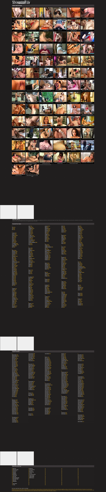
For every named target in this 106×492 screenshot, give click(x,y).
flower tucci (30, 395)
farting (29, 280)
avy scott (13, 396)
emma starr (30, 382)
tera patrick (79, 405)
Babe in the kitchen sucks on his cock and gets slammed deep (73, 30)
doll (29, 257)
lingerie (46, 293)
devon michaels (30, 372)
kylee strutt (46, 404)
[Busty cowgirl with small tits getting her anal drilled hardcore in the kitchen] (32, 157)
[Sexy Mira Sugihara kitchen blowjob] (46, 73)
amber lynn (14, 368)
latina (46, 288)
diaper (29, 251)
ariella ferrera (14, 382)
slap (78, 226)
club (29, 226)
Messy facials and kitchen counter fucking (46, 138)
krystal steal (47, 403)
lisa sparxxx (63, 366)
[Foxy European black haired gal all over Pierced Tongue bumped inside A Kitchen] (87, 145)
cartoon (13, 292)
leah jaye (62, 353)
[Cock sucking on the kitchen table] (60, 145)
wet (78, 300)
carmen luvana (30, 353)
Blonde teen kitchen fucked (60, 78)
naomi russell (63, 397)
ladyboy (46, 286)
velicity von (79, 417)
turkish (79, 280)
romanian (62, 285)
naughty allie (63, 398)
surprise (79, 251)
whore (79, 301)
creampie (29, 235)
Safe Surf (23, 488)
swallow (79, 252)
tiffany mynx (80, 408)
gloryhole (46, 230)
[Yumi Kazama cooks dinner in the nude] (18, 13)
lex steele (62, 357)
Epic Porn (14, 468)
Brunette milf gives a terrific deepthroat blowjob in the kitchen (32, 66)
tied (78, 273)
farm (29, 279)
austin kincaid (14, 390)
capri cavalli (14, 418)
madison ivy (63, 373)
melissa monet (63, 382)
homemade (46, 252)
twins (78, 281)
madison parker (63, 374)
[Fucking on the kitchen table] (18, 157)
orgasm (62, 251)
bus (12, 285)
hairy (45, 244)
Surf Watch (26, 488)
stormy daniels (80, 394)
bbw (12, 257)
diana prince (30, 374)
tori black (79, 409)
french (29, 296)
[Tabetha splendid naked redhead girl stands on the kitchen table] (46, 121)
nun (61, 241)
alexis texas (14, 365)
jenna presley (47, 368)
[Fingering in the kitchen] (87, 73)
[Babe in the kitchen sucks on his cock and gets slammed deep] (73, 25)
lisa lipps (62, 365)
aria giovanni (14, 381)
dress (29, 263)
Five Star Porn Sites (32, 474)
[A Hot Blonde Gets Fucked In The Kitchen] (32, 13)
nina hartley (63, 408)
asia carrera (14, 386)
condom (29, 229)
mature (46, 302)
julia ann (46, 379)
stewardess (79, 244)
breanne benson (14, 405)
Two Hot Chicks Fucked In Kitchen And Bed (18, 90)
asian (13, 241)
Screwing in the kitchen (32, 150)
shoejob (62, 302)
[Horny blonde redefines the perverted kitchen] (46, 49)
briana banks (14, 409)
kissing (46, 279)
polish (62, 266)
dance (29, 248)
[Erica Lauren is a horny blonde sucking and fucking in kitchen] (46, 25)
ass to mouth (14, 244)
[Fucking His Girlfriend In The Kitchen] (60, 49)
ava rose (13, 395)
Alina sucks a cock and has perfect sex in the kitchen (74, 78)
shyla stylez (80, 387)
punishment (63, 278)
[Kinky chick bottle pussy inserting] (32, 97)
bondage (13, 274)
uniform (79, 288)
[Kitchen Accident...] (73, 145)
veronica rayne (80, 418)
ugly (78, 285)
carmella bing (14, 420)
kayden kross (47, 389)
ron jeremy (79, 373)
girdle (46, 227)
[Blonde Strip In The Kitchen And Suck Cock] (32, 73)
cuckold (29, 237)
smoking (79, 230)
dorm (29, 259)
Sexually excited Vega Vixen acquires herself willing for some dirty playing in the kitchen (87, 115)
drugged (29, 264)
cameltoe (13, 288)
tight (78, 274)
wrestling (79, 304)
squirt (79, 242)
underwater (79, 287)
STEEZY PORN (31, 476)
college (29, 227)
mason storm (63, 379)
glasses (46, 229)
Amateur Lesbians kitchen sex (18, 138)
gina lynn (29, 401)
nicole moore (63, 403)
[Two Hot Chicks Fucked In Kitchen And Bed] (18, 85)
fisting (29, 289)
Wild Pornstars (31, 477)
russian (62, 288)
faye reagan (30, 394)
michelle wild (63, 387)
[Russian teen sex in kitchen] (32, 49)
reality (62, 281)
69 (12, 229)
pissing (62, 264)
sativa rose (79, 382)
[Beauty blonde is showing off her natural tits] (73, 61)
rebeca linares (80, 367)
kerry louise (47, 397)
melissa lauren (63, 381)
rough (62, 286)
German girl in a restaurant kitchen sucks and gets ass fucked (74, 18)
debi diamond (30, 368)
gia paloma (30, 398)
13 (49, 164)
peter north (79, 357)
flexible (29, 292)
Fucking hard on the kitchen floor (60, 114)
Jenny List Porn (31, 475)
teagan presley (80, 404)
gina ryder (30, 402)
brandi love (13, 403)
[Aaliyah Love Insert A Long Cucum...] (18, 73)
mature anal (47, 303)
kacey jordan (47, 383)
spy (78, 241)
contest (29, 230)
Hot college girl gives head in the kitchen (18, 150)
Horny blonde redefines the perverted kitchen (46, 54)
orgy (62, 252)
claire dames (30, 357)
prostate (62, 272)
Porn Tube (13, 488)
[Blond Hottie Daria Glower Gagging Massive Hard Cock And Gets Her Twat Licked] (18, 97)
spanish (79, 236)
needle (62, 236)
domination (30, 258)
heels (46, 249)
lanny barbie (47, 411)
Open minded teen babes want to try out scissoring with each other (46, 163)
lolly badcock (63, 367)
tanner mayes (80, 401)
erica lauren (30, 383)
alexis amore (14, 361)
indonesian (46, 264)
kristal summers (47, 401)
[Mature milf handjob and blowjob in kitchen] (87, 49)
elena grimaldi (30, 381)
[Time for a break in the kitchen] (87, 25)
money (62, 229)
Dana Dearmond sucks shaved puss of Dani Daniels (46, 66)
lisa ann (62, 364)
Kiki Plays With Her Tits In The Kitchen (46, 150)
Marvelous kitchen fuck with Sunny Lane (74, 90)
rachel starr (79, 365)
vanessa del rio (80, 416)
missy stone (63, 389)
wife (78, 302)
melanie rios (63, 380)
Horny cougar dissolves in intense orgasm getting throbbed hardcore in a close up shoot (32, 175)
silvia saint (79, 389)
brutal (13, 281)
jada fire (46, 357)
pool (62, 267)
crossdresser (30, 236)
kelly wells (46, 396)
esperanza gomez (31, 386)
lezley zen (62, 361)
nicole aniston (63, 401)
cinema (13, 302)
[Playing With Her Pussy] (73, 37)
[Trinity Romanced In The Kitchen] (73, 133)
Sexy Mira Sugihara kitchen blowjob (46, 78)
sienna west (80, 388)
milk (62, 226)
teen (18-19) (80, 266)
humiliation (46, 257)
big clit (13, 264)
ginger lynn (30, 404)
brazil (13, 278)
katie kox (46, 386)
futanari (29, 300)
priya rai (79, 359)
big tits (13, 266)
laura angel (46, 412)
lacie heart (46, 409)
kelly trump (46, 395)
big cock (13, 265)
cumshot (29, 241)
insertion (46, 265)
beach (13, 259)
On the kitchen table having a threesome (87, 126)
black (13, 270)
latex (45, 287)
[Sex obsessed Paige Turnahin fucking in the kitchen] (60, 133)
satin (62, 292)
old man (62, 250)
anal (12, 236)
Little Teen (14, 480)
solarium (79, 233)
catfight (13, 294)
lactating (46, 285)
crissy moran (30, 360)
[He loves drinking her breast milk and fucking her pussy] (60, 157)
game (29, 304)
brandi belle (14, 401)
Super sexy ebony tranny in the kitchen (32, 138)
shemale (62, 301)
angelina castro (14, 374)
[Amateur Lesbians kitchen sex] (18, 133)
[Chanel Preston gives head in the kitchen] (73, 109)
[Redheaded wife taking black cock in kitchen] (87, 13)
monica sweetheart (64, 390)
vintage (79, 294)
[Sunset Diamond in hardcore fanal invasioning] (32, 121)
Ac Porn (30, 473)
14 (50, 164)
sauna (62, 293)
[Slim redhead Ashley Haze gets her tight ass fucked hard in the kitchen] (60, 61)
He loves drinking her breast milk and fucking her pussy (59, 163)
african (13, 234)
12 (48, 164)
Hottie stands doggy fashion (18, 114)
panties (62, 258)
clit (12, 304)
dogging (29, 256)
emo (29, 272)
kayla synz (46, 390)
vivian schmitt (80, 421)
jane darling (47, 359)
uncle (79, 286)
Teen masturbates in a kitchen (59, 102)
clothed (13, 307)
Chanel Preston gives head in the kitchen (74, 114)
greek (46, 236)
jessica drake (47, 372)
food (29, 293)
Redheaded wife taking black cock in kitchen (87, 18)
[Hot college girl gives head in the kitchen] (18, 145)
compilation (30, 228)
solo (78, 234)
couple (29, 233)
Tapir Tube (14, 476)
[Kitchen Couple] (46, 37)
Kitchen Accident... (73, 150)
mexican (46, 304)
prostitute (62, 273)
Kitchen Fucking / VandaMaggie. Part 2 (87, 90)
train (78, 279)
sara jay (79, 379)
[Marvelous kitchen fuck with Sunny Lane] (73, 85)
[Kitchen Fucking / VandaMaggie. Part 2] (87, 85)
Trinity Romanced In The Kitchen (74, 138)
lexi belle (62, 358)
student (79, 250)
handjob (46, 245)
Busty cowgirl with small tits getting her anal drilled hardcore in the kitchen (32, 163)
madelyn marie (63, 372)
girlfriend (46, 228)
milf (45, 307)
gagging (29, 303)
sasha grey (79, 381)
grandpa (46, 234)
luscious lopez (63, 368)
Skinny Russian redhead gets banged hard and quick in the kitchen (87, 42)
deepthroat (30, 250)
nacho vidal (63, 396)
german (46, 226)
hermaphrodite (47, 250)
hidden (46, 251)
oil (61, 248)
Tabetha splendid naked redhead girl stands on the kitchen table (46, 127)
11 (47, 164)
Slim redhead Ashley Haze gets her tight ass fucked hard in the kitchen (60, 66)
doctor (29, 255)
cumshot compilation (31, 242)
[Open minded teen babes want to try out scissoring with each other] (46, 157)
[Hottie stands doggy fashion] (18, 109)
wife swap (79, 303)
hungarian (46, 258)
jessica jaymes (47, 373)
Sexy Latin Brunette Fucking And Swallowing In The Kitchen (87, 103)
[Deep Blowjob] (60, 37)
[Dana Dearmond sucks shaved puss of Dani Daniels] (46, 61)
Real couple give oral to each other (46, 90)
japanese (46, 273)
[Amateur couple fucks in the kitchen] (87, 133)
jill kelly (46, 375)
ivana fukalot (47, 353)
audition (13, 245)
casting (13, 293)
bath (12, 255)
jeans (46, 274)
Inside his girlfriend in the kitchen (60, 126)
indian (46, 263)
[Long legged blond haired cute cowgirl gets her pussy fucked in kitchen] (73, 157)
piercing (62, 263)
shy (61, 307)
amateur (13, 235)
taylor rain (79, 403)
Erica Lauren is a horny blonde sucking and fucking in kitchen (46, 30)
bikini (13, 267)
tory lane (79, 410)
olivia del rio (63, 412)
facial (29, 278)
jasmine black (47, 361)
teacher (79, 264)
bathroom (13, 256)
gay (29, 307)
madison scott (63, 375)
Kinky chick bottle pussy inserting (32, 102)
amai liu (13, 367)
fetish (29, 285)
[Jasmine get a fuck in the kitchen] (73, 49)
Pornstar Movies (32, 469)
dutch (29, 266)
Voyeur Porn (15, 475)
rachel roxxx (80, 364)
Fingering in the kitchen (87, 78)
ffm (28, 286)
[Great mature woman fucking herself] (32, 37)
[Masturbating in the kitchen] (32, 25)
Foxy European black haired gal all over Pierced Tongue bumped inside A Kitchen (87, 151)
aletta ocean (14, 358)
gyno (45, 241)
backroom (13, 252)
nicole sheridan (63, 405)
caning (13, 289)
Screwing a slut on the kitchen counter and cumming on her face (18, 175)
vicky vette (79, 419)
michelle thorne (63, 386)
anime (13, 237)
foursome (29, 295)
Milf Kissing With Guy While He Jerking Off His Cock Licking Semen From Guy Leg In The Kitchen (60, 19)
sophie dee (79, 390)
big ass (13, 263)
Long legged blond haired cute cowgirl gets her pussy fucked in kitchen (73, 163)
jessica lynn (47, 374)
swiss (79, 257)
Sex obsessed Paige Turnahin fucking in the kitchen (60, 139)
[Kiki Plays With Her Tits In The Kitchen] (46, 145)
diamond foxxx (30, 373)
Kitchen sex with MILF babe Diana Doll (18, 126)
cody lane (29, 359)
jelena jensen (47, 364)
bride (13, 279)
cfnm (13, 296)
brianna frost (14, 410)
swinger (79, 256)
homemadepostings (16, 477)
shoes (62, 303)
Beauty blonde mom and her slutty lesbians (87, 66)
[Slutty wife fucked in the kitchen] (46, 13)
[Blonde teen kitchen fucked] (60, 73)
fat (28, 281)
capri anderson (14, 417)
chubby (13, 301)
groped (46, 237)
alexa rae (13, 360)
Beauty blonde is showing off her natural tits (73, 66)
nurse (62, 242)
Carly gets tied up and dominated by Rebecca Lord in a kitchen (73, 103)
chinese (13, 300)
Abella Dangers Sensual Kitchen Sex (87, 162)
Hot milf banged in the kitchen (59, 90)
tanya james (80, 402)
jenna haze (46, 366)
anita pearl (13, 379)
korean (46, 281)
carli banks (13, 419)
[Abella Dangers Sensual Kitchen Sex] (87, 157)
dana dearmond (30, 365)
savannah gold (80, 383)
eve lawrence (30, 389)
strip (78, 249)
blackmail (13, 271)
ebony (29, 270)
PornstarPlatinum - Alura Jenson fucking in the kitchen (18, 66)
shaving (62, 300)
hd (45, 248)
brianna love (14, 411)
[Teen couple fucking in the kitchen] (73, 121)
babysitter (13, 251)
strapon (79, 248)
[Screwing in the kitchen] (32, 145)
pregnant (62, 271)
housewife (46, 255)
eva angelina (30, 387)
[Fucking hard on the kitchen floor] (60, 109)
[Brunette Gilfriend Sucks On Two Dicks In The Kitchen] (46, 109)
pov (61, 270)
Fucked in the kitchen (32, 114)
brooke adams (14, 412)
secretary (62, 295)
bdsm (13, 258)
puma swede (80, 360)
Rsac (20, 488)
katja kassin (47, 388)
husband (46, 259)
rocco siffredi (80, 372)
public (62, 274)
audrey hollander (14, 388)
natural (62, 235)
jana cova (46, 358)
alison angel (14, 366)
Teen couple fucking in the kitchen (74, 126)
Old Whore (14, 473)
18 (12, 227)
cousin (29, 234)
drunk (29, 265)
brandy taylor (14, 404)
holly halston (30, 410)
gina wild (29, 403)
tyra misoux (80, 411)
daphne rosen (30, 366)
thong (79, 271)
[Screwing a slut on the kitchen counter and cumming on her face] (18, 169)
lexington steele (63, 360)
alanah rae (13, 357)
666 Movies (15, 474)
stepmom (79, 243)
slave (79, 227)
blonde (13, 272)
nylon (62, 243)
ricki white (79, 368)
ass (12, 242)
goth (45, 233)
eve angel (29, 388)
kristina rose (47, 402)
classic (13, 303)
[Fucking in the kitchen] (18, 25)
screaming (63, 294)
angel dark (13, 372)
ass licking (13, 243)
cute (29, 243)
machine (46, 296)
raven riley (79, 366)
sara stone (79, 380)
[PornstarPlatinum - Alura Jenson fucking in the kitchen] (18, 61)
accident (13, 233)
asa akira (13, 383)
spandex (79, 235)
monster (62, 230)
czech (29, 244)
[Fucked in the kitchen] (32, 109)
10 (46, 164)
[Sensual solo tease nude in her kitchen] (32, 85)
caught (13, 295)
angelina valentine (15, 375)
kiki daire (46, 398)
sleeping (79, 228)
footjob (29, 294)
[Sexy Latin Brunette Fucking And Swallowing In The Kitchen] (87, 97)
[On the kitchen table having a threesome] (87, 121)
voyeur (79, 295)
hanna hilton (30, 408)
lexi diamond (63, 359)
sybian (79, 258)
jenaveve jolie (47, 365)
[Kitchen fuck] (60, 25)
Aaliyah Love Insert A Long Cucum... (18, 78)
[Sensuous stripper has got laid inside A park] (46, 97)
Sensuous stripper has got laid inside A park (46, 102)
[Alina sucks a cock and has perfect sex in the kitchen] (73, 73)
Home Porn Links (15, 469)
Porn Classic (15, 483)
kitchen (46, 280)
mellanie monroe (64, 383)
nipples (62, 237)
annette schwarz (14, 380)
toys (78, 278)
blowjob (13, 273)
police (62, 265)
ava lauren (13, 394)
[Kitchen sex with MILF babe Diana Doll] (18, 121)
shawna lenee (80, 386)
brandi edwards (14, 402)
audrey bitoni (14, 387)
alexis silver (14, 364)
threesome (79, 272)
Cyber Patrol (17, 488)
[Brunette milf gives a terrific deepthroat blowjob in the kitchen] (32, 61)
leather (46, 289)
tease (79, 265)
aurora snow (14, 389)
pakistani (62, 257)
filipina (29, 287)
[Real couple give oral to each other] (46, 85)
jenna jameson (47, 367)
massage (46, 300)
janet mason (47, 360)
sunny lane (79, 395)
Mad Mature (15, 481)
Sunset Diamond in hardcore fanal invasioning (32, 127)
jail (45, 272)
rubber (62, 287)
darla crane (30, 367)
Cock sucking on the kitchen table (60, 150)
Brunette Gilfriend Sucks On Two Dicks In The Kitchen (46, 115)
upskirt (79, 289)
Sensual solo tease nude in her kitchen (32, 90)
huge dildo (46, 256)
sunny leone (80, 396)
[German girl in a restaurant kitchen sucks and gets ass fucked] (73, 13)
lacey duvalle (47, 408)
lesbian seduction (47, 292)
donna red (30, 375)
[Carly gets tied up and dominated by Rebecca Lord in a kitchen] (73, 97)
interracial (46, 267)
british (13, 280)
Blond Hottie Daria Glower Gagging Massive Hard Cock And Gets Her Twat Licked (18, 103)
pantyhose (63, 259)
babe (13, 250)
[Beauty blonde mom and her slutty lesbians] (87, 61)
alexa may (13, 359)
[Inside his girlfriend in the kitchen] (60, 121)
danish (29, 249)
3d (12, 228)
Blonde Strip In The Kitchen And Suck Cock (32, 78)
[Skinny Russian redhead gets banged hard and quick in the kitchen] (87, 37)
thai (78, 270)
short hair (62, 304)
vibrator (79, 293)
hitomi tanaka (30, 409)
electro (29, 271)
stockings (79, 245)
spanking (79, 237)
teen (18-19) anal (80, 267)
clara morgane (30, 358)
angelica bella (14, 373)
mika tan (62, 388)
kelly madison (47, 394)
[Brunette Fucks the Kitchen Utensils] (18, 49)
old (61, 249)
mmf (62, 227)
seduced (62, 296)
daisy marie (30, 364)
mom (62, 228)
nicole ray (62, 404)
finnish (29, 288)
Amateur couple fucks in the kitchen (87, 138)
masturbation (47, 301)
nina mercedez (63, 409)
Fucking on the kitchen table (18, 162)
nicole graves (63, 402)
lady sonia (46, 410)
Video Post (31, 468)
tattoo (79, 263)
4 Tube (14, 484)
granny (46, 235)
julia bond (46, 380)
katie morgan (47, 387)
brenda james (14, 408)
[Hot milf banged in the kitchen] (60, 85)
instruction (46, 266)
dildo (29, 252)
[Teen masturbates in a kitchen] (60, 97)
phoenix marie (80, 358)
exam (29, 273)
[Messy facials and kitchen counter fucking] (46, 133)
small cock (79, 229)
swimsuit (79, 255)
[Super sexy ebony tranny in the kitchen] (32, 133)
